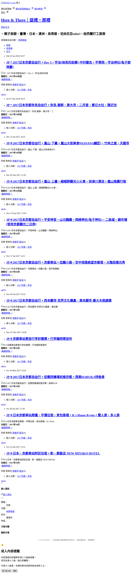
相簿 (8, 45)
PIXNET (47, 540)
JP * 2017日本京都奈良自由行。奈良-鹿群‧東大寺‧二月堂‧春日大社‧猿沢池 (61, 105)
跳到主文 (5, 27)
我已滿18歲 (6, 571)
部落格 (9, 48)
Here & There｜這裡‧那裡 (25, 20)
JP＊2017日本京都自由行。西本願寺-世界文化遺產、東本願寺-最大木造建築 (59, 300)
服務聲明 (91, 540)
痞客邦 (15, 85)
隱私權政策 (81, 540)
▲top (3, 94)
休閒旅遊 (22, 40)
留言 (21, 85)
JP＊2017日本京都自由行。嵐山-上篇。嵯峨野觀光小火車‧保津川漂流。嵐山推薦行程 (66, 181)
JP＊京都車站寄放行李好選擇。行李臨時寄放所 (39, 338)
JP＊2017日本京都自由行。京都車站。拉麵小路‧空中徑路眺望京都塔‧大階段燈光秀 (65, 262)
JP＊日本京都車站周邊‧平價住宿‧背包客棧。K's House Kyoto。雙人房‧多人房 (63, 415)
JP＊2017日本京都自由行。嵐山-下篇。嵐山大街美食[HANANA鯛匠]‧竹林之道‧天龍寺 (67, 143)
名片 (8, 51)
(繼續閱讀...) (6, 79)
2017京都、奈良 (24, 90)
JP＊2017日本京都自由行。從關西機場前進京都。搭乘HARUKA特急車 (55, 377)
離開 (15, 571)
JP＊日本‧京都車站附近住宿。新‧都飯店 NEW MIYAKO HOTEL (53, 453)
